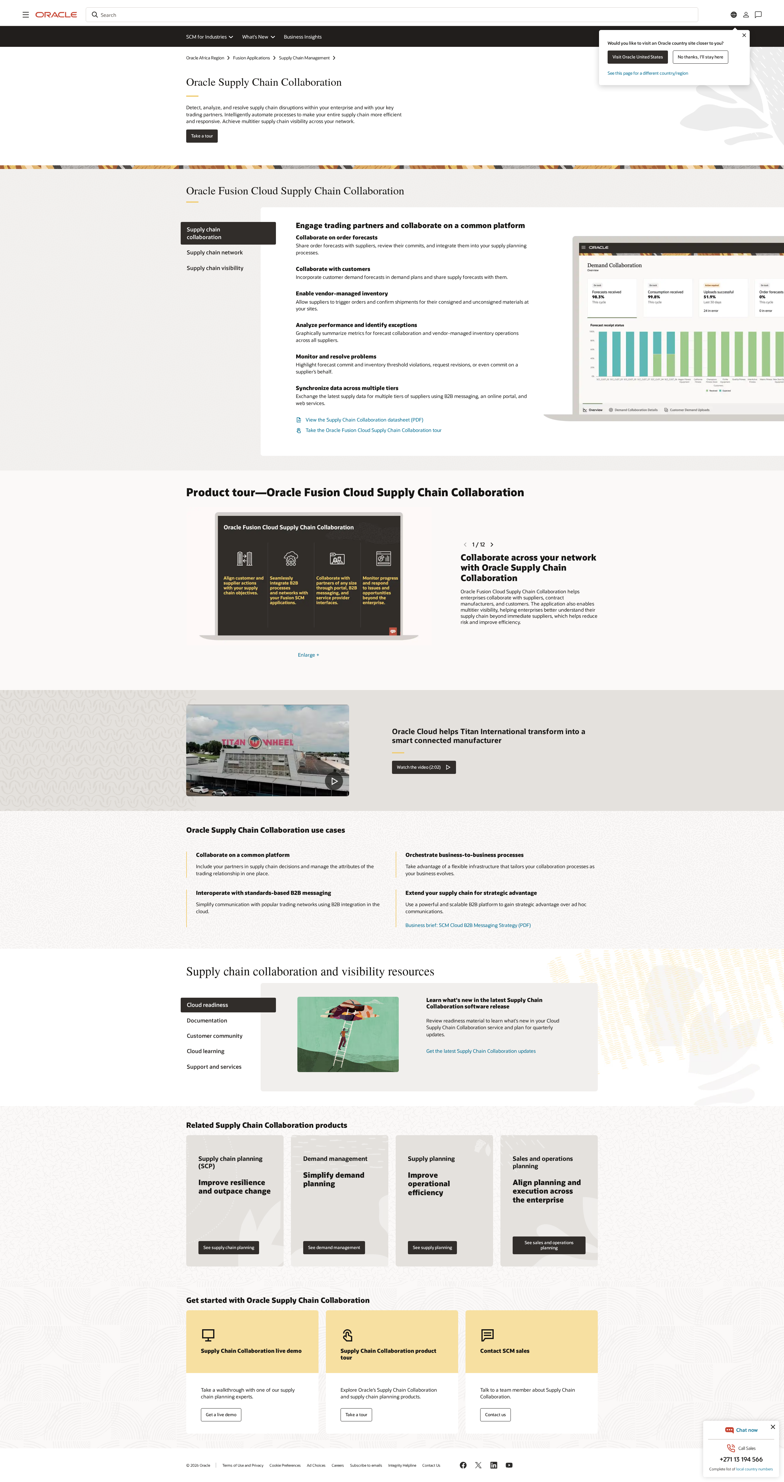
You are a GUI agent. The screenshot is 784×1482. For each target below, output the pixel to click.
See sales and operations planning (549, 1245)
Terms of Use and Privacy (242, 1465)
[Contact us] (758, 14)
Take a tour (202, 136)
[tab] (228, 233)
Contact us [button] (495, 1414)
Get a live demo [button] (221, 1414)
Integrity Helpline (402, 1465)
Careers (338, 1465)
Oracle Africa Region (205, 58)
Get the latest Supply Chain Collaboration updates (481, 1051)
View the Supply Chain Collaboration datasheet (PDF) (364, 419)
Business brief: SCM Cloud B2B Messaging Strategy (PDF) (468, 925)
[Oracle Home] (56, 15)
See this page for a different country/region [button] (648, 73)
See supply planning (432, 1247)
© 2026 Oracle (198, 1465)
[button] (25, 14)
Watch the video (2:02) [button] (419, 767)
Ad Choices (316, 1465)
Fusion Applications (251, 58)
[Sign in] (746, 14)
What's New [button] (255, 36)
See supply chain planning (228, 1247)
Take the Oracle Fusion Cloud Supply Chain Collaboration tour (374, 430)
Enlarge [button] (308, 654)
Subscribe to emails (366, 1465)
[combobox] (392, 14)
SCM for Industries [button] (206, 36)
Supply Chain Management (304, 58)
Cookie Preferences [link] (285, 1465)
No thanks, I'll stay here (700, 57)
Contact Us (431, 1465)
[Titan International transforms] (267, 750)
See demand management (334, 1247)
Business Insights (303, 36)
